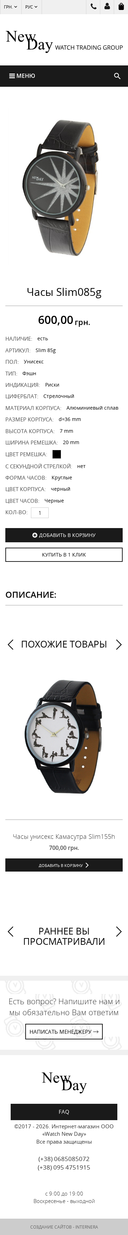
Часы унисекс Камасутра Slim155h (64, 836)
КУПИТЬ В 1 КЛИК (64, 554)
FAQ (64, 1111)
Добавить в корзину (67, 535)
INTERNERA (86, 1227)
